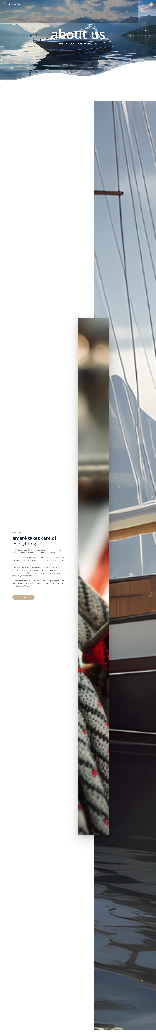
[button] (151, 5)
